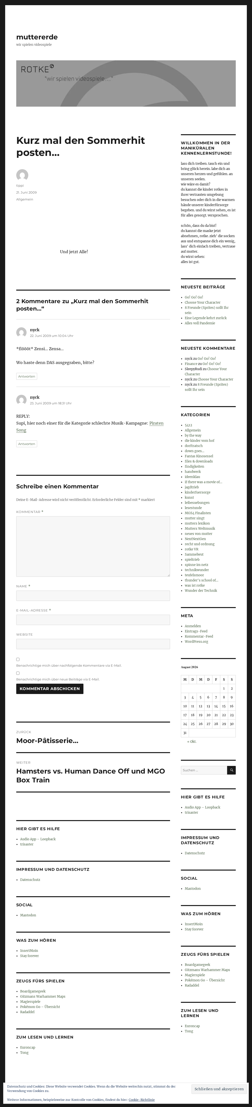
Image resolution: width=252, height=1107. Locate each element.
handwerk (193, 472)
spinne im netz (196, 565)
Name (23, 586)
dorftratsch (194, 446)
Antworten (26, 376)
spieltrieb (192, 560)
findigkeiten (194, 466)
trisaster (26, 844)
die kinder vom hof (199, 441)
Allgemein (24, 199)
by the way (193, 435)
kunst (189, 498)
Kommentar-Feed (199, 636)
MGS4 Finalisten (198, 513)
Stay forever (29, 956)
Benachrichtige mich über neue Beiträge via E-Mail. (58, 679)
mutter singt (195, 518)
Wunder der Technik (201, 591)
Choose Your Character (202, 302)
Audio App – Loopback (38, 839)
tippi (20, 185)
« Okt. (191, 742)
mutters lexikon (197, 523)
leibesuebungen (197, 503)
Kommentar (30, 512)
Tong (24, 1053)
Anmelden (193, 626)
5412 (188, 425)
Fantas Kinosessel (199, 456)
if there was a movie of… (203, 482)
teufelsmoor (194, 575)
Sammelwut (194, 554)
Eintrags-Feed (196, 631)
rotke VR (191, 549)
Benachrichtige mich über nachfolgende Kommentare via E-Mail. (69, 665)
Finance (191, 364)
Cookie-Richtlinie (142, 1100)
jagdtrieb (192, 487)
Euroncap (27, 1047)
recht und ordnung (200, 544)
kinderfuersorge (197, 492)
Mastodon (28, 915)
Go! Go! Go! (194, 297)
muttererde (37, 37)
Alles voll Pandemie (200, 323)
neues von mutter (198, 534)
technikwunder (197, 570)
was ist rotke (195, 585)
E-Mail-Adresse (33, 610)
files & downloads (199, 461)
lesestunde (193, 508)
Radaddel (27, 1012)
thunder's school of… (201, 580)
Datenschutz (30, 880)
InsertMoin (29, 951)
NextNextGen (195, 539)
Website (24, 634)
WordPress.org (196, 642)
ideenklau (192, 477)
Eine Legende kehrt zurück (206, 318)
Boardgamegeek (33, 991)
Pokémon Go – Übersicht (40, 1007)
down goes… (194, 451)
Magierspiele (30, 1002)
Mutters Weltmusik (200, 529)
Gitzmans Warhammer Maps (42, 996)
